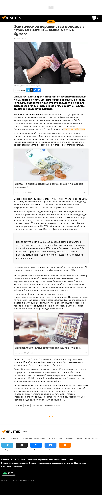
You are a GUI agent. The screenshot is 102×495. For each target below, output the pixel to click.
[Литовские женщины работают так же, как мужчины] (51, 328)
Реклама (14, 460)
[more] (85, 191)
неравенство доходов (52, 405)
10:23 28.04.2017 (20, 39)
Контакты (22, 460)
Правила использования (63, 460)
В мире (4, 438)
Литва (27, 405)
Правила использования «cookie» (14, 463)
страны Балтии (37, 405)
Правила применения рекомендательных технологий (51, 463)
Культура (68, 438)
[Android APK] (8, 473)
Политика (15, 438)
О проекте (5, 460)
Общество (18, 405)
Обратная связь (80, 463)
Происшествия (55, 438)
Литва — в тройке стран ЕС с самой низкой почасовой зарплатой (49, 185)
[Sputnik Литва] (12, 20)
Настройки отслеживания (11, 466)
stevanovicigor (35, 86)
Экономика (39, 438)
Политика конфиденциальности (40, 460)
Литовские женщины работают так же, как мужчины (48, 347)
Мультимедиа (91, 438)
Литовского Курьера (74, 129)
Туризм (79, 438)
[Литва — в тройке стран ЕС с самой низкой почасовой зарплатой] (51, 165)
